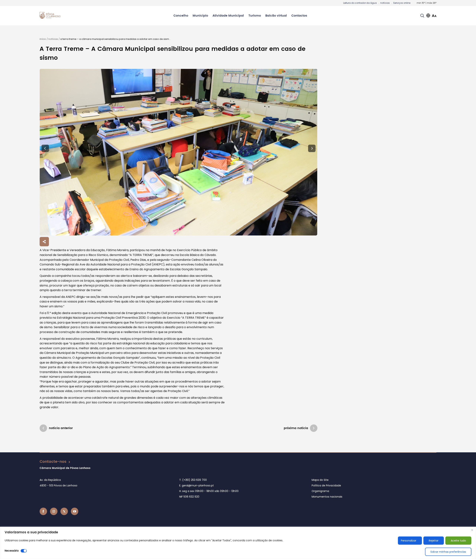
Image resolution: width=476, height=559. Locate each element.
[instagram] (53, 511)
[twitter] (64, 511)
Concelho (180, 15)
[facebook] (43, 511)
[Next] (312, 148)
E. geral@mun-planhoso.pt (196, 485)
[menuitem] (180, 15)
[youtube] (74, 511)
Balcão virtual (276, 15)
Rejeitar (433, 540)
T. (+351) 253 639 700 (193, 480)
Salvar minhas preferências (448, 552)
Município (200, 15)
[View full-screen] (178, 152)
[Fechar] (472, 530)
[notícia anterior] (43, 428)
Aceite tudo (458, 540)
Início (43, 39)
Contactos (299, 15)
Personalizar (408, 540)
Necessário (12, 550)
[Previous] (45, 148)
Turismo (254, 15)
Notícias (53, 39)
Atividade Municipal (228, 15)
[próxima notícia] (313, 428)
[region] (238, 543)
